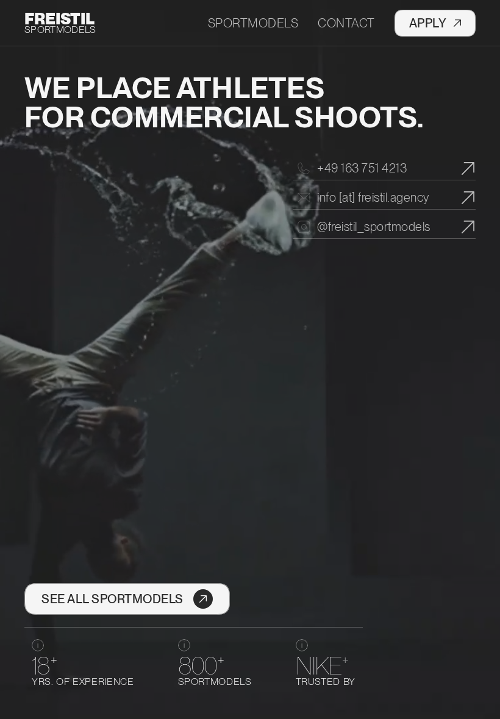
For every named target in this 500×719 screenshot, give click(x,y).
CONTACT (346, 23)
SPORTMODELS (60, 29)
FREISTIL (59, 18)
